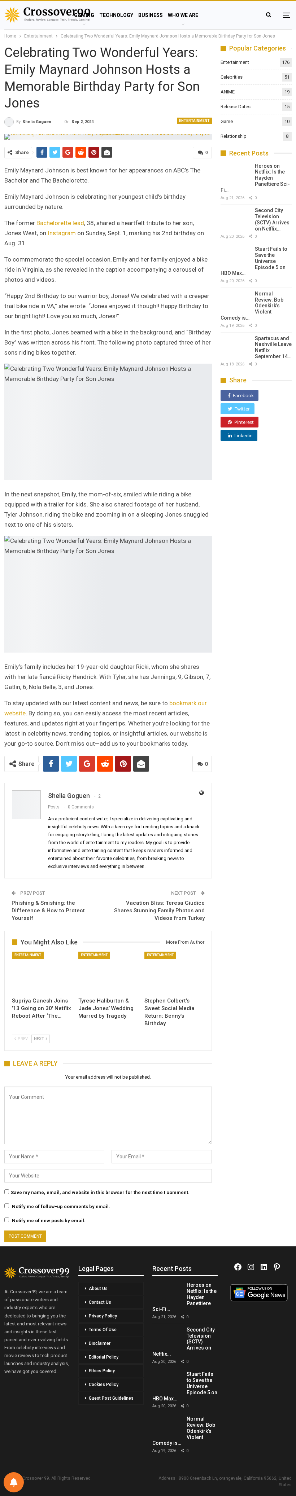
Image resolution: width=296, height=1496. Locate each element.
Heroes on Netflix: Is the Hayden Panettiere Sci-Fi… (255, 178)
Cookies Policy (103, 1384)
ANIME (228, 92)
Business (150, 15)
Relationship (234, 136)
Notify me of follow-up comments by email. (61, 1206)
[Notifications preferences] (14, 1482)
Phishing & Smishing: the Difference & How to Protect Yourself (48, 910)
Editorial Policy (103, 1357)
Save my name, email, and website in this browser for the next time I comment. (100, 1192)
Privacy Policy (103, 1316)
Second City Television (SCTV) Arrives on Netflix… (272, 219)
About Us (98, 1288)
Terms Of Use (103, 1329)
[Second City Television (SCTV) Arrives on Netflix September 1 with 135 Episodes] (235, 217)
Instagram (62, 233)
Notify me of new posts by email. (49, 1220)
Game (227, 121)
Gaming (84, 15)
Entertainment (194, 121)
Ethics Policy (102, 1370)
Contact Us (100, 1302)
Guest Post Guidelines (111, 1398)
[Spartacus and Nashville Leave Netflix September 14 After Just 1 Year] (235, 345)
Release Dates (236, 106)
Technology (116, 15)
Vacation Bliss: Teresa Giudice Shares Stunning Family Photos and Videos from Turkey (159, 910)
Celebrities (232, 77)
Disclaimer (99, 1343)
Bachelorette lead (60, 223)
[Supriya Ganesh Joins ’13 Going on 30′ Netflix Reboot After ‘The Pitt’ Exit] (42, 972)
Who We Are (183, 15)
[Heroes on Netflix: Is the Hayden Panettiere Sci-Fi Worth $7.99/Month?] (235, 173)
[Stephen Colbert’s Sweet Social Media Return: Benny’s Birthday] (174, 972)
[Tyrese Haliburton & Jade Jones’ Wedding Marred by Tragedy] (108, 972)
